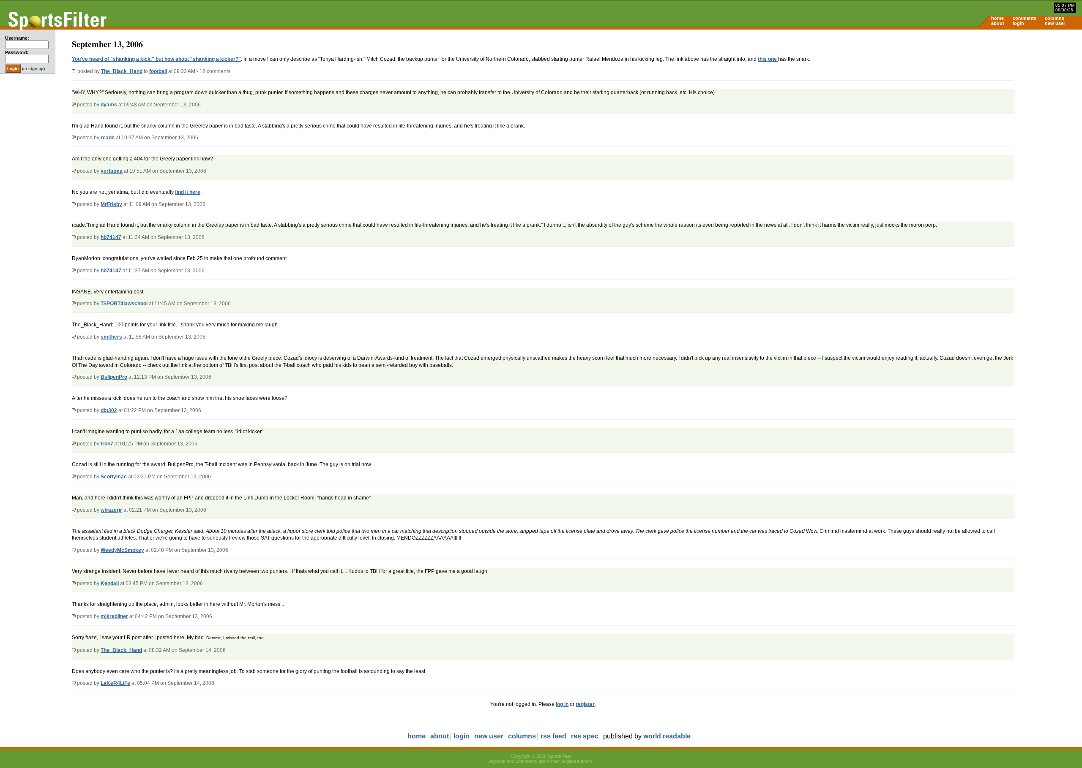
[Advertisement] (1010, 95)
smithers (111, 337)
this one (768, 59)
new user (1055, 23)
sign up (36, 68)
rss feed (553, 736)
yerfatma (112, 171)
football (158, 71)
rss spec (584, 736)
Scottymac (114, 477)
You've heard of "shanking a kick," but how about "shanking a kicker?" (156, 59)
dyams (109, 105)
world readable (667, 736)
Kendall (110, 583)
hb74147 (111, 237)
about (997, 23)
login (1018, 23)
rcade (108, 138)
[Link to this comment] (74, 105)
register (585, 704)
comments (1024, 18)
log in (562, 704)
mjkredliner (114, 616)
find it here (187, 192)
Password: (17, 52)
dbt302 (109, 410)
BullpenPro (114, 377)
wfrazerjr (111, 510)
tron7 (107, 444)
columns (1054, 18)
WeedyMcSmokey (122, 550)
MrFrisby (111, 204)
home (997, 18)
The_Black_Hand (121, 71)
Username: (17, 38)
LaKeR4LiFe (115, 683)
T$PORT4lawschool (124, 304)
